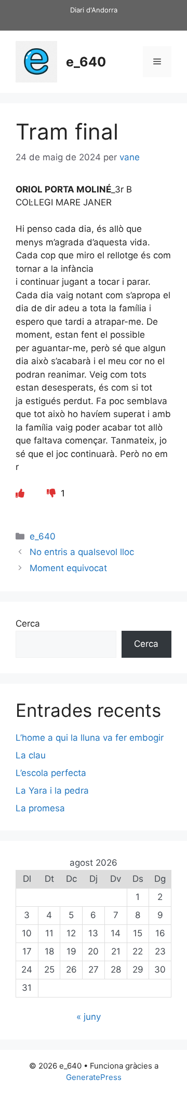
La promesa (40, 808)
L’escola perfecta (51, 773)
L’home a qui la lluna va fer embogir (90, 737)
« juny (88, 1017)
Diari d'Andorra (93, 10)
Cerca (28, 623)
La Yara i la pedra (52, 790)
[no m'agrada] (52, 493)
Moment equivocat (68, 568)
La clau (31, 755)
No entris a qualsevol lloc (82, 552)
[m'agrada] (20, 493)
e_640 (86, 62)
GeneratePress (94, 1077)
